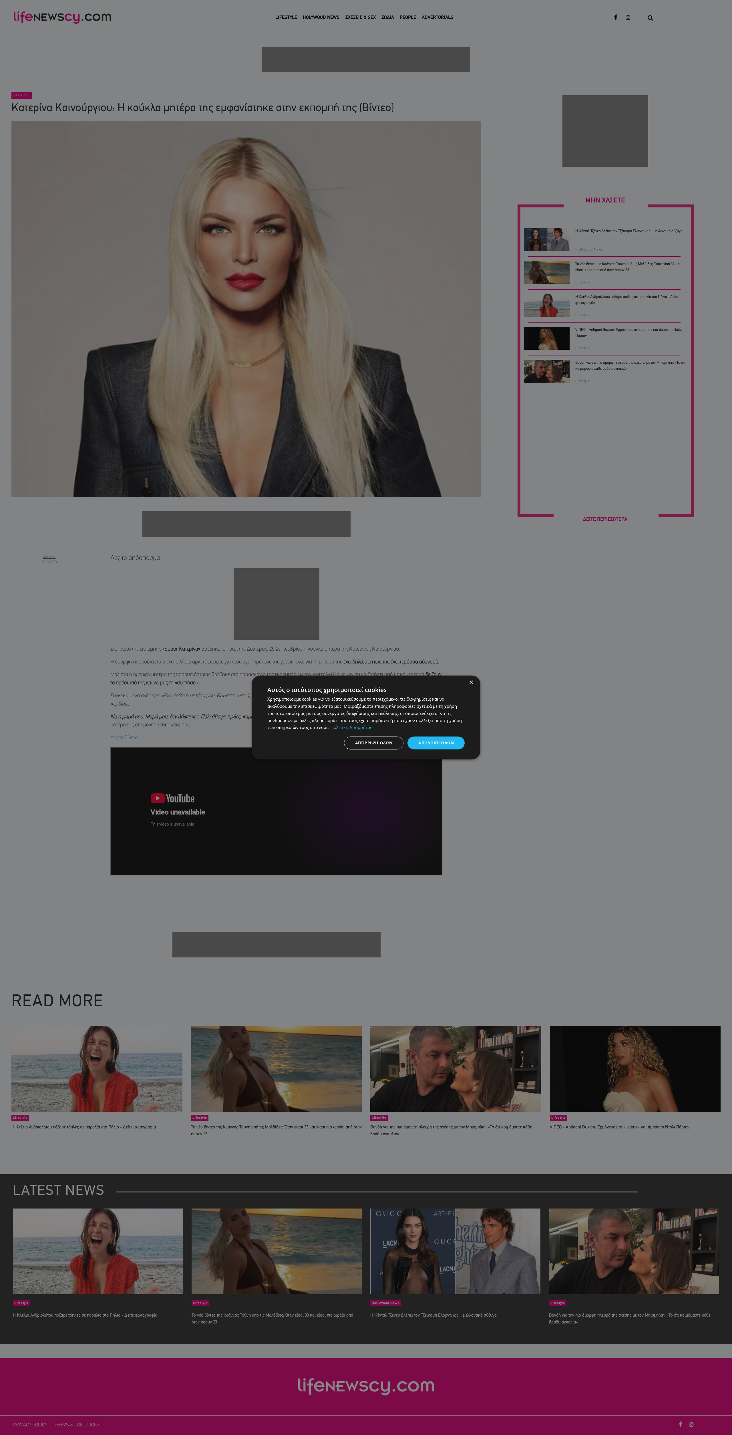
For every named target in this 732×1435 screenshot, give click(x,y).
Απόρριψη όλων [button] (373, 743)
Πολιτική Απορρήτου (352, 727)
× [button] (471, 682)
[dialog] (366, 718)
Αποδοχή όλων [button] (436, 743)
